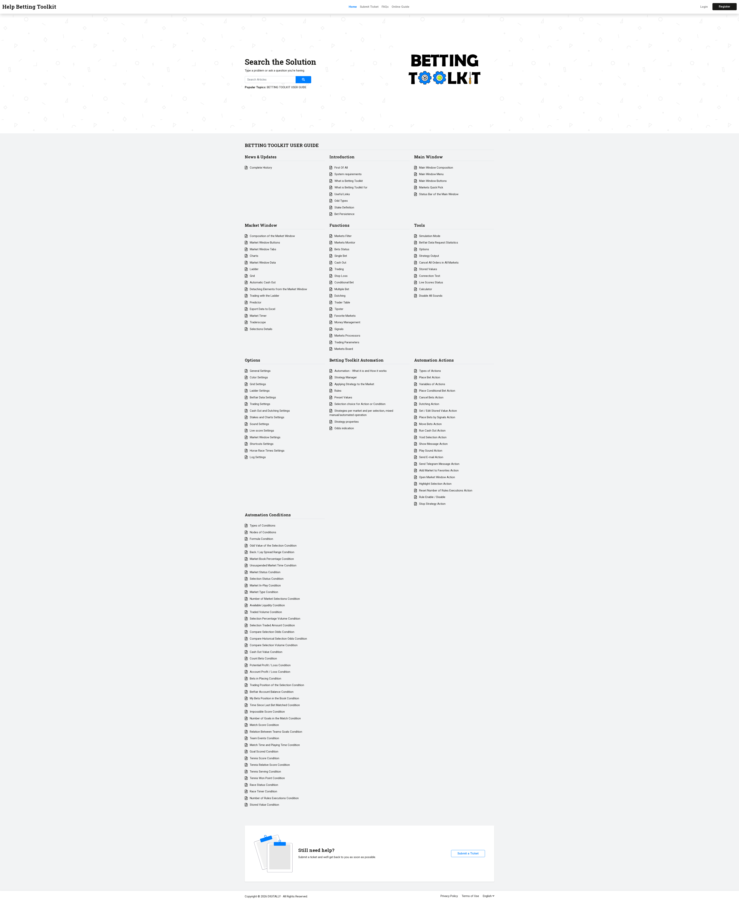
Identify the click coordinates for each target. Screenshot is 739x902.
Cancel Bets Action (430, 397)
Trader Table (342, 302)
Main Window (428, 156)
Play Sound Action (430, 450)
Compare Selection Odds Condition (271, 632)
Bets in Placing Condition (265, 678)
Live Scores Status (430, 282)
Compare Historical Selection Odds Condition (278, 638)
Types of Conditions (262, 525)
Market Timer (258, 315)
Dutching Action (428, 404)
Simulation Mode (429, 236)
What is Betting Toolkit (348, 181)
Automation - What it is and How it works (360, 371)
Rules (337, 390)
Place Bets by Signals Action (436, 417)
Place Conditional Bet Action (436, 390)
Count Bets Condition (263, 658)
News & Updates (261, 156)
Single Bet (340, 256)
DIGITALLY (274, 896)
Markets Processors (347, 335)
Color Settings (258, 377)
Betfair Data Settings (262, 397)
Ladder (253, 269)
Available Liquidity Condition (267, 605)
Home (353, 6)
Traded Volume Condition (265, 612)
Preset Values (343, 397)
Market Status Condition (264, 572)
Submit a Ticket (468, 853)
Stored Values (427, 269)
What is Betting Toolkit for (350, 187)
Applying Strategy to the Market (354, 384)
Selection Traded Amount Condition (272, 625)
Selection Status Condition (266, 578)
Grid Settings (257, 384)
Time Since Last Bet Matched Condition (274, 705)
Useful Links (342, 194)
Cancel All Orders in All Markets (438, 262)
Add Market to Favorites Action (438, 470)
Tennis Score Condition (264, 758)
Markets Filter (343, 236)
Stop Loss (341, 276)
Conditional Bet (344, 282)
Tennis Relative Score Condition (269, 765)
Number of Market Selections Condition (274, 598)
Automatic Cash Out (262, 282)
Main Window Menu (431, 174)
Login (704, 6)
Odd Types (341, 200)
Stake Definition (344, 207)
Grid (252, 276)
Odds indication (344, 428)
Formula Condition (261, 539)
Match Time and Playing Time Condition (274, 745)
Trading (339, 269)
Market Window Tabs (262, 249)
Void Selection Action (432, 437)
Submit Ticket (369, 6)
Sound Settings (259, 424)
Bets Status (341, 249)
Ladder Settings (259, 390)
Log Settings (257, 457)
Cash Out (340, 262)
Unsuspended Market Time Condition (272, 565)
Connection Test (429, 276)
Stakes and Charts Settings (266, 417)
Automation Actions (434, 360)
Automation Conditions (268, 514)
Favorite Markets (345, 315)
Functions (339, 225)
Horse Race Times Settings (266, 450)
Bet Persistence (344, 214)
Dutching (339, 295)
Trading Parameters (346, 342)
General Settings (260, 371)
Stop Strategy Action (432, 504)
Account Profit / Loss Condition (269, 672)
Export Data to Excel (262, 309)
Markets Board (343, 349)
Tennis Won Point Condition (267, 778)
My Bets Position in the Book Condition (274, 698)
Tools (419, 225)
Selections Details (260, 329)
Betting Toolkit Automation (356, 360)
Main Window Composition (435, 167)
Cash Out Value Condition (265, 652)
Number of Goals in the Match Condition (275, 718)
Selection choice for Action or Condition (359, 404)
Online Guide (400, 6)
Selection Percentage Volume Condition (274, 618)
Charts (253, 256)
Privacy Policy (449, 896)
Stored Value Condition (264, 804)
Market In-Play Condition (265, 585)
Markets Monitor (344, 242)
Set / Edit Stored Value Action (437, 410)
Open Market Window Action (436, 477)
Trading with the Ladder (264, 295)
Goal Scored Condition (263, 751)
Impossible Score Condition (267, 711)
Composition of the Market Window (272, 236)
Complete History (260, 167)
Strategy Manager (345, 377)
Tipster (338, 309)
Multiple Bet (341, 289)
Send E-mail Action (430, 457)
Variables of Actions (431, 384)
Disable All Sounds (430, 295)
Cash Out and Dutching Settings (269, 410)
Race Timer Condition (263, 791)
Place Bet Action (429, 377)
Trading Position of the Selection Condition (276, 685)
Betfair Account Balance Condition (271, 692)
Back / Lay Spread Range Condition (271, 552)
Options (423, 249)
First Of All (341, 167)
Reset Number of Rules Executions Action (445, 490)
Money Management (347, 322)
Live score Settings (261, 430)
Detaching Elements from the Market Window (278, 289)
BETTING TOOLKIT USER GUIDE (286, 87)
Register (724, 6)
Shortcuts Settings (261, 444)
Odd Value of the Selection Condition (273, 545)
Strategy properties (346, 421)
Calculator (425, 289)
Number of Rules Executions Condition (274, 798)
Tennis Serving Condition (265, 771)
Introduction (341, 156)
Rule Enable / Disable (431, 497)
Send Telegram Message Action (438, 464)
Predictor (255, 302)
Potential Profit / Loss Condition (270, 665)
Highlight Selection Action (434, 483)
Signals (339, 329)
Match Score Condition (264, 725)
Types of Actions (429, 371)
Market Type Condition (263, 592)
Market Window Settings (264, 437)
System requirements (348, 174)
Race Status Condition (263, 785)
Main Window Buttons (432, 181)
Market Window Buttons (264, 242)
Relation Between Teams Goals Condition (275, 731)
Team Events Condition (264, 738)
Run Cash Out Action (432, 430)
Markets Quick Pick (430, 187)
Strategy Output (428, 256)
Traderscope (257, 322)
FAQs (385, 6)
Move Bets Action (430, 424)
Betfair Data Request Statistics (438, 242)
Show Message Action (433, 444)
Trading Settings (259, 404)
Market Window (261, 225)
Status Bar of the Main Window (438, 194)
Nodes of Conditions (262, 532)
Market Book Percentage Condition (271, 559)
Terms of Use (470, 896)
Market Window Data (262, 262)
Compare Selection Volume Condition (273, 645)
